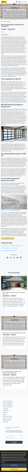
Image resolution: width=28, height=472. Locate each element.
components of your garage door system (16, 110)
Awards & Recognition (8, 405)
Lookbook (5, 412)
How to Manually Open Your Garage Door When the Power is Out (13, 293)
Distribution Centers (7, 416)
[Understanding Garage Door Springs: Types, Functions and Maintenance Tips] (14, 362)
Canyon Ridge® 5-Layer (10, 210)
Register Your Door (7, 418)
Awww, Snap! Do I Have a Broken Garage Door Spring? (14, 332)
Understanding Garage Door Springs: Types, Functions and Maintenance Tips (11, 372)
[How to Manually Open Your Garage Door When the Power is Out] (14, 283)
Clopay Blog (5, 410)
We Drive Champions (7, 403)
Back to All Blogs (6, 21)
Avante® (7, 141)
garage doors (5, 74)
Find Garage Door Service (8, 238)
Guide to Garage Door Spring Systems (9, 250)
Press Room (5, 408)
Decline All (14, 469)
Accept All (14, 465)
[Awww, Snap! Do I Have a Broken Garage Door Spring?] (14, 323)
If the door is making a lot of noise (8, 185)
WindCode (5, 421)
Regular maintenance (5, 212)
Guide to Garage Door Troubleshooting (9, 248)
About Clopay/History (8, 401)
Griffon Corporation (7, 406)
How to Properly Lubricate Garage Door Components (12, 245)
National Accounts (7, 420)
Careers (4, 414)
